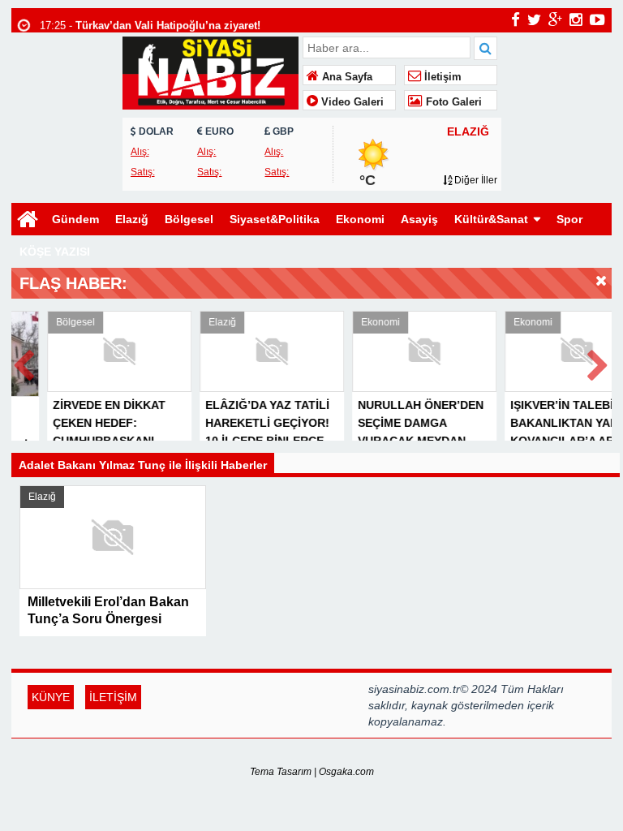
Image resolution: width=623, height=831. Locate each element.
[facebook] (515, 19)
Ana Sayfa (345, 77)
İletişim (441, 77)
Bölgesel (189, 219)
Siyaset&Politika (275, 219)
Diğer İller (474, 180)
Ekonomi (360, 219)
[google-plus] (555, 19)
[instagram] (575, 19)
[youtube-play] (597, 19)
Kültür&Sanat (491, 219)
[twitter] (534, 19)
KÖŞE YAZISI (54, 251)
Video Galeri (351, 102)
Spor (569, 219)
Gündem (75, 219)
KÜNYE (51, 697)
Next (599, 362)
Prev (24, 362)
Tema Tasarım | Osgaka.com (312, 771)
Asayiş (419, 219)
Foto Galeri (452, 102)
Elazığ (131, 219)
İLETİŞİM (113, 697)
